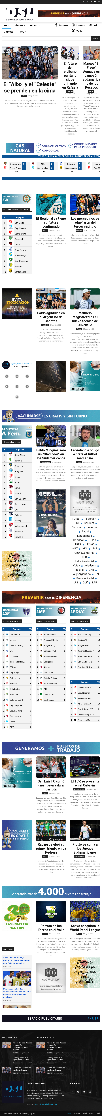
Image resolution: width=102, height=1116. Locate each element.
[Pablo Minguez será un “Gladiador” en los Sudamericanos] (51, 436)
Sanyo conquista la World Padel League (85, 928)
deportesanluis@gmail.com (46, 1104)
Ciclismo (70, 91)
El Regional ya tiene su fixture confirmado (51, 222)
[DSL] (20, 14)
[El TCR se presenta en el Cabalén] (85, 767)
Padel (79, 934)
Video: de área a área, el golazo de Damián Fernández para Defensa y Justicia (16, 960)
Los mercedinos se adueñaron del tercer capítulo (85, 222)
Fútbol (24, 96)
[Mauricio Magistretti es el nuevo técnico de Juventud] (85, 299)
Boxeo (91, 91)
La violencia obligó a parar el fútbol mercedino (85, 454)
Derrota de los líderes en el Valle (51, 928)
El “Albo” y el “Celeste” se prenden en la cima (29, 87)
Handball (45, 325)
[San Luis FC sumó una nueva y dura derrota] (51, 767)
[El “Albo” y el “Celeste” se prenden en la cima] (30, 62)
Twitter (79, 31)
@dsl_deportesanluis (21, 363)
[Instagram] (87, 1)
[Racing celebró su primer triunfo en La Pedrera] (51, 830)
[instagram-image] (7, 376)
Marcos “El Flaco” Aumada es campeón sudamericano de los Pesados (91, 75)
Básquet (79, 230)
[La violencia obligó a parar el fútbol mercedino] (85, 436)
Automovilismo (79, 789)
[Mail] (90, 25)
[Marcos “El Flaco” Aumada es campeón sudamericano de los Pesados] (91, 53)
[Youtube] (98, 1)
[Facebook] (83, 1)
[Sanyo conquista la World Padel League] (85, 911)
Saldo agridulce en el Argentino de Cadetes (51, 317)
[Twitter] (91, 1)
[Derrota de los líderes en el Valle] (51, 911)
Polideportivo (45, 462)
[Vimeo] (94, 1)
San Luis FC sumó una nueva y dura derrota (51, 785)
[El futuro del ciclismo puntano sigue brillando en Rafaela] (70, 53)
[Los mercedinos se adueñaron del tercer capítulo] (85, 204)
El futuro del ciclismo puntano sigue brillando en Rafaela (70, 75)
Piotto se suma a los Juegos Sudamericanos (85, 848)
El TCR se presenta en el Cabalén (85, 783)
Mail (95, 25)
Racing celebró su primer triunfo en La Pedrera (51, 848)
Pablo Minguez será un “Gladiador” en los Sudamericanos (51, 454)
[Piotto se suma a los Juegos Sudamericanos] (85, 830)
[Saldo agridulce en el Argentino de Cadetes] (51, 299)
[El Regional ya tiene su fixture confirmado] (51, 204)
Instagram (80, 25)
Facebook (63, 25)
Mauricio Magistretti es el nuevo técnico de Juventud (85, 319)
